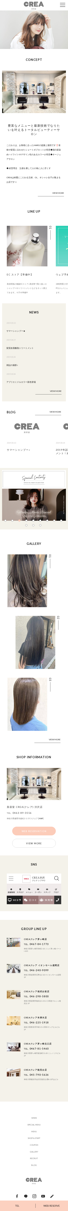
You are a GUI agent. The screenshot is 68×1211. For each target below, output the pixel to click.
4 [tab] (27, 521)
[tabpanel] (34, 29)
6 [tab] (41, 521)
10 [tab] (27, 526)
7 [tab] (48, 521)
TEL (17, 1205)
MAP (41, 818)
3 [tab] (20, 521)
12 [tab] (41, 526)
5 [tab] (34, 521)
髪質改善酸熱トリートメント (20, 348)
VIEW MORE (58, 193)
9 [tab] (62, 521)
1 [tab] (6, 521)
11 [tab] (34, 526)
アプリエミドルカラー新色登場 (21, 382)
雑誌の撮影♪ (12, 365)
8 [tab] (55, 521)
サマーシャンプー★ (15, 331)
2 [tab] (13, 521)
